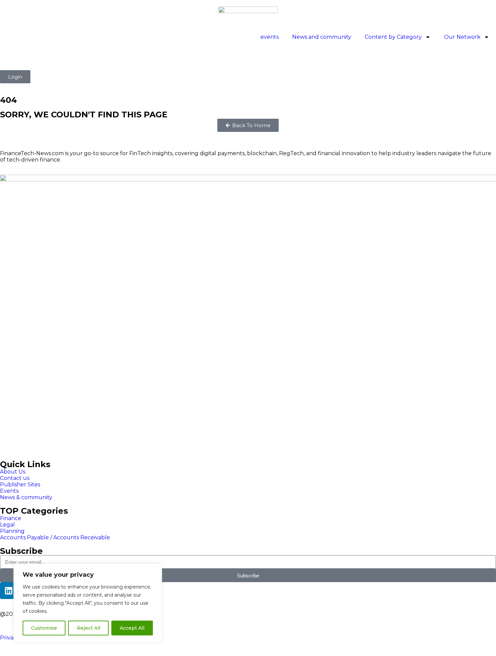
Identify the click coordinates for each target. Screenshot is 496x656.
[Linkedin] (8, 590)
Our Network (462, 37)
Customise (44, 628)
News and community (321, 37)
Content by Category (393, 37)
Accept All (132, 628)
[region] (87, 603)
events (269, 37)
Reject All (88, 628)
